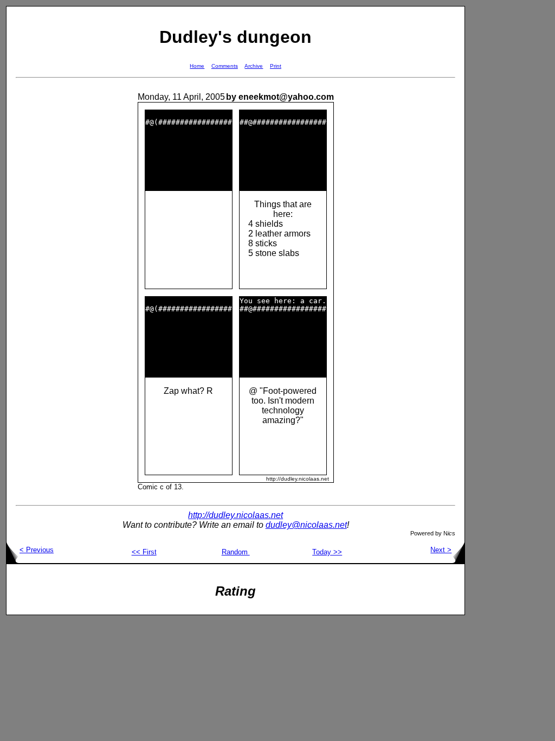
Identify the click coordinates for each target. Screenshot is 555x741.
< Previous (37, 550)
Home (197, 66)
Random (236, 552)
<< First (144, 552)
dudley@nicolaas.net (306, 524)
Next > (440, 550)
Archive (253, 66)
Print (275, 66)
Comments (224, 66)
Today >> (327, 552)
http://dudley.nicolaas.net (235, 515)
